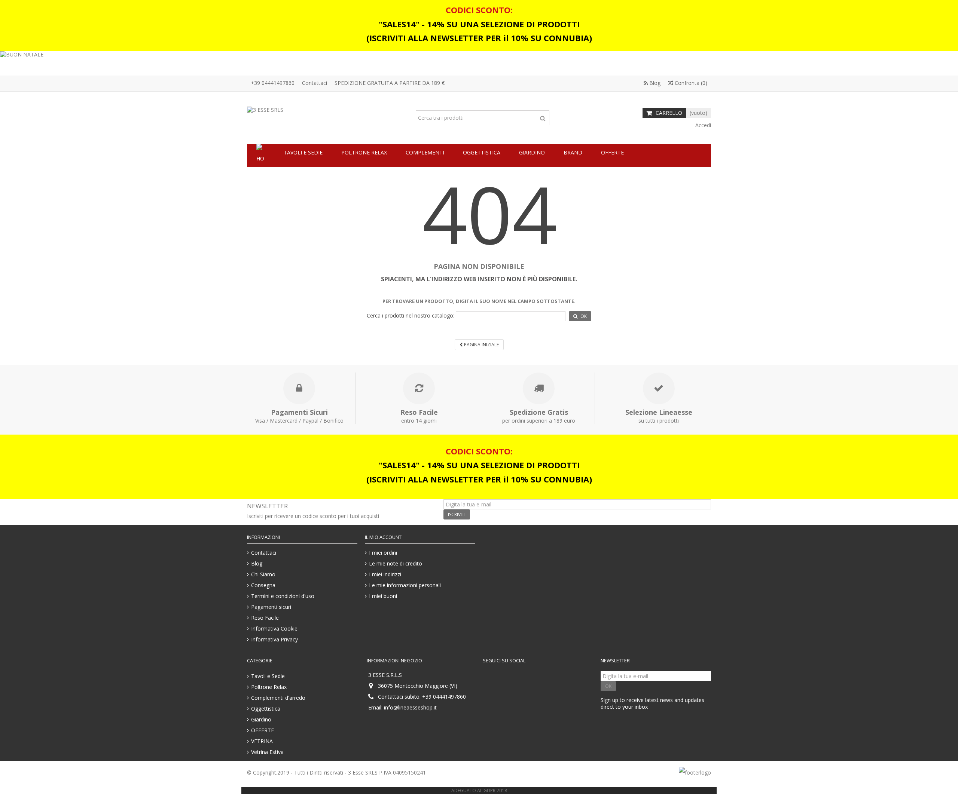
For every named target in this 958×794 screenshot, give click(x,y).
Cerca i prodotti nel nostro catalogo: (410, 315)
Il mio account (383, 537)
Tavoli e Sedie (268, 676)
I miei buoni (383, 596)
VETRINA (262, 741)
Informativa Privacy (274, 639)
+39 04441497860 (273, 82)
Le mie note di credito (395, 563)
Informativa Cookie (274, 628)
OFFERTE (262, 730)
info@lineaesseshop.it (410, 707)
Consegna (263, 585)
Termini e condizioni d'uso (282, 596)
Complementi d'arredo (278, 698)
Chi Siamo (263, 574)
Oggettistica (265, 708)
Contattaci (314, 82)
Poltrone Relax (269, 687)
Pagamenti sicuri (271, 607)
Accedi (702, 125)
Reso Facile (265, 617)
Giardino (261, 719)
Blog (654, 82)
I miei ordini (383, 552)
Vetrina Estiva (267, 752)
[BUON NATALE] (479, 63)
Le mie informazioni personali (405, 585)
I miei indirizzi (385, 574)
